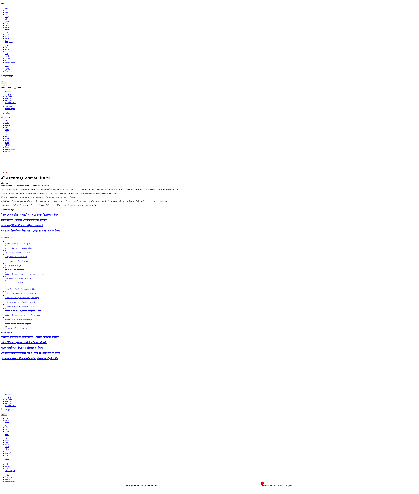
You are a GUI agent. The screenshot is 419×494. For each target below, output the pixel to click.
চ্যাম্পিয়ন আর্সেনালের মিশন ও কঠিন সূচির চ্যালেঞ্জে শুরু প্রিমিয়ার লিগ (29, 358)
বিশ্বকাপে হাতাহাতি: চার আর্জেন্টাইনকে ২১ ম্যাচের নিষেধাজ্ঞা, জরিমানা (30, 214)
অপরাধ (7, 36)
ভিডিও (7, 67)
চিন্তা (6, 47)
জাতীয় (7, 12)
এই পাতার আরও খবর (6, 332)
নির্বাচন (7, 32)
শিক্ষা (6, 23)
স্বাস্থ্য (7, 45)
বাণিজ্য (7, 17)
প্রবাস (7, 49)
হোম (6, 8)
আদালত (7, 38)
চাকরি (6, 54)
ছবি (6, 65)
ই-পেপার (7, 60)
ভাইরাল (7, 51)
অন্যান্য (7, 58)
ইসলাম (7, 25)
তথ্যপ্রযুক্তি (8, 43)
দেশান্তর (7, 34)
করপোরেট (7, 56)
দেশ (6, 14)
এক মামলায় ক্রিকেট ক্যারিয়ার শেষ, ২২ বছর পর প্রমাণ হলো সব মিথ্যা (30, 230)
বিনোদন (7, 21)
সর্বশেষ (7, 10)
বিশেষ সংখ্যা (8, 71)
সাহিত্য (7, 41)
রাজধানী (7, 30)
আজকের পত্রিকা (10, 62)
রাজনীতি (7, 125)
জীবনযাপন (8, 27)
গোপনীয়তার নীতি (10, 481)
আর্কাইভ (7, 69)
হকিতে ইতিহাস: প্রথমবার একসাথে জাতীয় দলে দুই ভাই (24, 220)
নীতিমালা (7, 479)
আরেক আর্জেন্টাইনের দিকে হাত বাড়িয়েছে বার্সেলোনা (22, 225)
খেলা (6, 19)
